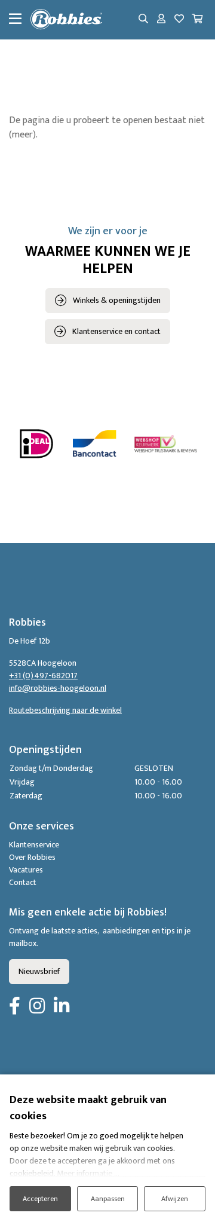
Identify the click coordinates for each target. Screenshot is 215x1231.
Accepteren (40, 1199)
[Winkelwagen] (197, 20)
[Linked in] (61, 1007)
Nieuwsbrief (39, 971)
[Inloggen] (161, 20)
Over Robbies (32, 857)
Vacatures (26, 870)
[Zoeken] (143, 20)
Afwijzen (174, 1199)
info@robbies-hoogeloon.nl (57, 688)
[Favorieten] (179, 20)
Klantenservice (34, 845)
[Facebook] (14, 1007)
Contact (22, 882)
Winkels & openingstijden (117, 300)
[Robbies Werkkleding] (66, 19)
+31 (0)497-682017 (43, 675)
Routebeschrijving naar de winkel (65, 710)
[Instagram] (37, 1007)
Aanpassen (108, 1199)
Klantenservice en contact (116, 331)
